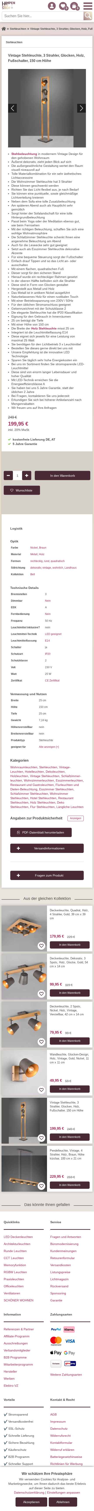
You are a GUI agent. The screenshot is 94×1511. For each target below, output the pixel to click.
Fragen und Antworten (65, 1237)
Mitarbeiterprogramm (18, 1364)
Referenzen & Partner (19, 1329)
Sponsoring (58, 1293)
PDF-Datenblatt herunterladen (43, 832)
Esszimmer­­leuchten (69, 780)
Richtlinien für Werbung (66, 1464)
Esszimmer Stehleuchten (56, 789)
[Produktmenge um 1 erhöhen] (26, 475)
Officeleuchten (14, 1286)
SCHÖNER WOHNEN (18, 1300)
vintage (46, 567)
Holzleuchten (19, 776)
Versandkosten (60, 1265)
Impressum (58, 1421)
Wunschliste (24, 490)
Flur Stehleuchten (42, 807)
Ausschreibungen (16, 1343)
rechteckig (36, 561)
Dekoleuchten (55, 771)
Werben (9, 1378)
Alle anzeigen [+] (49, 746)
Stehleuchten (48, 767)
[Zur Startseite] (4, 28)
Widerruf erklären (62, 1449)
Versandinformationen (49, 848)
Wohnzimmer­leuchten (39, 780)
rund (46, 561)
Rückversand (59, 1286)
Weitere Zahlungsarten (66, 1374)
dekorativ (35, 567)
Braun (42, 547)
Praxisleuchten (14, 1279)
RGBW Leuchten (15, 1272)
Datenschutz (59, 1428)
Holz (41, 554)
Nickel (34, 547)
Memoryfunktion (15, 1265)
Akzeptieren (31, 1502)
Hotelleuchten (34, 771)
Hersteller (10, 1371)
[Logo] (8, 6)
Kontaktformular (61, 1442)
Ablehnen (63, 1502)
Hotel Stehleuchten (43, 798)
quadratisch (58, 561)
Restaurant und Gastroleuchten (32, 785)
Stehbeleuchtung (24, 154)
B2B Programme (15, 1357)
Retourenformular (62, 1258)
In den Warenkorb (62, 475)
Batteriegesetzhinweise (66, 1457)
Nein (48, 600)
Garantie (56, 1300)
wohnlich (57, 567)
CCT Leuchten (14, 1258)
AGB (53, 1414)
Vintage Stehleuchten (44, 776)
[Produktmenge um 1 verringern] (8, 475)
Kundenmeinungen (63, 1251)
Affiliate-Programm (17, 1336)
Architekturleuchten (17, 1244)
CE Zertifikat (52, 680)
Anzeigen (75, 818)
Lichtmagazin (59, 1279)
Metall (34, 554)
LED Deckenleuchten (18, 1237)
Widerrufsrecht (60, 1435)
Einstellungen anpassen (63, 1492)
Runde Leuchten (15, 1251)
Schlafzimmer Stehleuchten (29, 793)
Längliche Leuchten (70, 807)
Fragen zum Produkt (49, 875)
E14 (47, 640)
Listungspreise (60, 1272)
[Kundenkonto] (52, 6)
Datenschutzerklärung (29, 1492)
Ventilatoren (12, 1293)
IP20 (47, 653)
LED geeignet (53, 634)
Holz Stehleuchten (42, 802)
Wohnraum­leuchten (23, 767)
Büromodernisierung (64, 1244)
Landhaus (70, 567)
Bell (32, 574)
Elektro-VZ (11, 1385)
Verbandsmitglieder (17, 1350)
